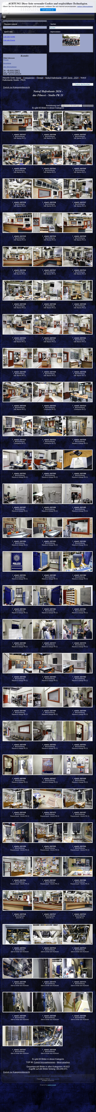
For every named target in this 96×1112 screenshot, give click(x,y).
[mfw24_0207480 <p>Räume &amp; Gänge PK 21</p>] (17, 629)
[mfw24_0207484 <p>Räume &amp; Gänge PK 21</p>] (78, 561)
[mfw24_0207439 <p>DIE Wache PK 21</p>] (47, 358)
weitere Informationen (85, 6)
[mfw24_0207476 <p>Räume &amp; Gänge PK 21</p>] (78, 629)
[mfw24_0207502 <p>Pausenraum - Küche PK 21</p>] (17, 866)
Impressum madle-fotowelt (33, 1076)
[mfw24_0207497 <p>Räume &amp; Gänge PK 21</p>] (17, 494)
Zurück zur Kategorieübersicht (16, 87)
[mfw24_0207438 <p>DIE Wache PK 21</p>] (78, 358)
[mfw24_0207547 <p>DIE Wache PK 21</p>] (78, 121)
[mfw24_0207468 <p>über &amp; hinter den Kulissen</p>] (47, 1002)
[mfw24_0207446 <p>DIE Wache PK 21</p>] (47, 290)
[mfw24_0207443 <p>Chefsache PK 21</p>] (47, 392)
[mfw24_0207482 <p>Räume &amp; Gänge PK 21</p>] (47, 595)
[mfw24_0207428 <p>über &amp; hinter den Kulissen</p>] (47, 1036)
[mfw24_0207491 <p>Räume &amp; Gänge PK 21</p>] (17, 561)
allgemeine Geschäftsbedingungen (61, 1076)
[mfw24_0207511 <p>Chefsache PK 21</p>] (47, 426)
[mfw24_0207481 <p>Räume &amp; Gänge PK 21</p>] (78, 595)
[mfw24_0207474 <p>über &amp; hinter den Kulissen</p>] (78, 968)
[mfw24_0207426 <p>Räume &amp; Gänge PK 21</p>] (78, 765)
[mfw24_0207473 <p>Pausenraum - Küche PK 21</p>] (47, 799)
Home (18, 78)
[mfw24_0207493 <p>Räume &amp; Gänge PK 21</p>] (47, 528)
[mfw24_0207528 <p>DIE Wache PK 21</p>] (17, 256)
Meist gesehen (63, 1062)
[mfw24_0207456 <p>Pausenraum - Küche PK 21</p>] (17, 832)
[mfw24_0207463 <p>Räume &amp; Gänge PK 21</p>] (47, 663)
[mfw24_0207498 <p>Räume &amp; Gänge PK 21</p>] (78, 460)
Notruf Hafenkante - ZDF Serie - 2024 (61, 78)
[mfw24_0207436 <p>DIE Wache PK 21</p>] (17, 392)
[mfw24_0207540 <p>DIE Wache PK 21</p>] (78, 155)
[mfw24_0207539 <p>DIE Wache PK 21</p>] (17, 189)
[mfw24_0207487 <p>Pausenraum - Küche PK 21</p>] (47, 866)
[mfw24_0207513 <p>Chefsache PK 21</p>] (17, 426)
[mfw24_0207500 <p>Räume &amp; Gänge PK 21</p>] (47, 460)
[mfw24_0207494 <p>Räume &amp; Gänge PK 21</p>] (17, 528)
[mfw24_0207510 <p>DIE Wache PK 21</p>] (78, 256)
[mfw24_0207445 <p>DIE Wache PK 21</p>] (78, 290)
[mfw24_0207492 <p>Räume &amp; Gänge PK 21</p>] (78, 528)
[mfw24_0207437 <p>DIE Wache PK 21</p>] (17, 121)
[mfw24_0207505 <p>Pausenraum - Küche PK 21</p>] (47, 832)
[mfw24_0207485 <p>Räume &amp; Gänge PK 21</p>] (47, 561)
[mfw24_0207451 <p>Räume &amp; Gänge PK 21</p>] (78, 731)
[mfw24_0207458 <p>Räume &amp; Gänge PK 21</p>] (17, 731)
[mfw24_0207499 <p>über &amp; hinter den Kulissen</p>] (17, 968)
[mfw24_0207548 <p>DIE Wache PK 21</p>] (47, 121)
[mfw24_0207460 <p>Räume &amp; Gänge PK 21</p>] (47, 697)
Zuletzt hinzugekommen (44, 1062)
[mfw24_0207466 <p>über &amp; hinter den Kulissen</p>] (78, 1002)
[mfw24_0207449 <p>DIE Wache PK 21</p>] (17, 290)
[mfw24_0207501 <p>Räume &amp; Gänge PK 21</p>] (17, 460)
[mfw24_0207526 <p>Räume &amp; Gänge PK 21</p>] (78, 426)
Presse (5, 60)
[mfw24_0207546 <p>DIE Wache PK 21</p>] (17, 155)
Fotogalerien (29, 78)
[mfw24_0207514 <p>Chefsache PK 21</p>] (78, 392)
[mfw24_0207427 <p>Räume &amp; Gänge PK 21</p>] (47, 765)
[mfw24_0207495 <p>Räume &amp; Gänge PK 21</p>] (78, 494)
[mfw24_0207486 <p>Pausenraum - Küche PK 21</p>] (78, 866)
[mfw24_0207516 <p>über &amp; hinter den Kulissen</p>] (47, 934)
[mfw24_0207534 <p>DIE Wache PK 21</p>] (47, 223)
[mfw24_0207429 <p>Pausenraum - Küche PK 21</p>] (17, 799)
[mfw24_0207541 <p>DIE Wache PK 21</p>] (47, 155)
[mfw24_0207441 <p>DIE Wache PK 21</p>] (78, 324)
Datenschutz (46, 1076)
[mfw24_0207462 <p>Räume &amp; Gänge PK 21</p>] (78, 663)
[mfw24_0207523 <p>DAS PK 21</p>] (78, 900)
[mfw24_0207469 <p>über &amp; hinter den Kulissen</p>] (17, 1002)
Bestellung (7, 63)
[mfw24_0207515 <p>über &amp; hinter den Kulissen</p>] (78, 934)
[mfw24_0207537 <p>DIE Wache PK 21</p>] (78, 189)
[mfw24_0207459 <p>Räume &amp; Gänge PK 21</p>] (78, 697)
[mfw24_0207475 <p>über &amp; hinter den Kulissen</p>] (47, 968)
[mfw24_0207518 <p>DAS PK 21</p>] (17, 900)
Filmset (40, 78)
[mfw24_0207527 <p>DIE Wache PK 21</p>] (47, 256)
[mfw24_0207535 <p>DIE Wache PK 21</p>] (17, 223)
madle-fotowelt (54, 1079)
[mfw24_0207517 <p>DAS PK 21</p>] (47, 900)
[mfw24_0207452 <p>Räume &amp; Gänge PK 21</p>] (47, 731)
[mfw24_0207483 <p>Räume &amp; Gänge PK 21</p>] (17, 595)
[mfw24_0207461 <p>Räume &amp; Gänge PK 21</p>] (17, 697)
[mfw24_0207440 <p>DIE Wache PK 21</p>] (17, 358)
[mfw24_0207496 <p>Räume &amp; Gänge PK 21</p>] (47, 494)
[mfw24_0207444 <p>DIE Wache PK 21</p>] (17, 324)
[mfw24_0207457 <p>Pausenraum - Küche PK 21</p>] (78, 799)
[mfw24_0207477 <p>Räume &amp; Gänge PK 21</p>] (47, 629)
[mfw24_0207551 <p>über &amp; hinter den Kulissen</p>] (17, 934)
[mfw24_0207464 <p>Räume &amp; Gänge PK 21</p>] (17, 663)
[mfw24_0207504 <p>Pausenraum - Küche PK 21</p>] (78, 832)
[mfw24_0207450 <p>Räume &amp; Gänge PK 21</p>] (17, 765)
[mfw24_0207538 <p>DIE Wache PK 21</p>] (47, 189)
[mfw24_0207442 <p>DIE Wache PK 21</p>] (47, 324)
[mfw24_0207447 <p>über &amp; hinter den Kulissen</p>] (17, 1036)
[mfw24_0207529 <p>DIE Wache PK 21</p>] (78, 223)
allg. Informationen (9, 67)
